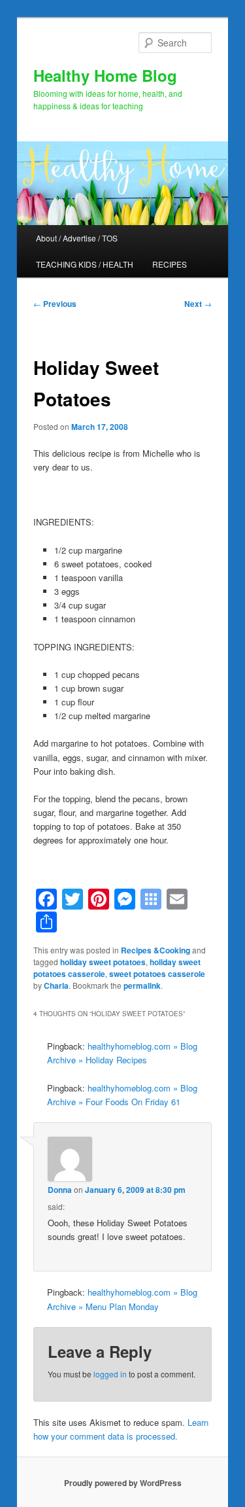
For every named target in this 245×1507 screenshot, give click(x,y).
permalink (142, 985)
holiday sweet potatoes (103, 962)
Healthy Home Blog (105, 75)
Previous (54, 304)
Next (198, 304)
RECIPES (169, 264)
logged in (110, 1373)
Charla (56, 985)
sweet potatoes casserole (157, 974)
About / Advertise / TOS (77, 237)
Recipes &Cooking (155, 950)
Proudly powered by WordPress (123, 1483)
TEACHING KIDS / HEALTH (84, 264)
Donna (60, 1190)
